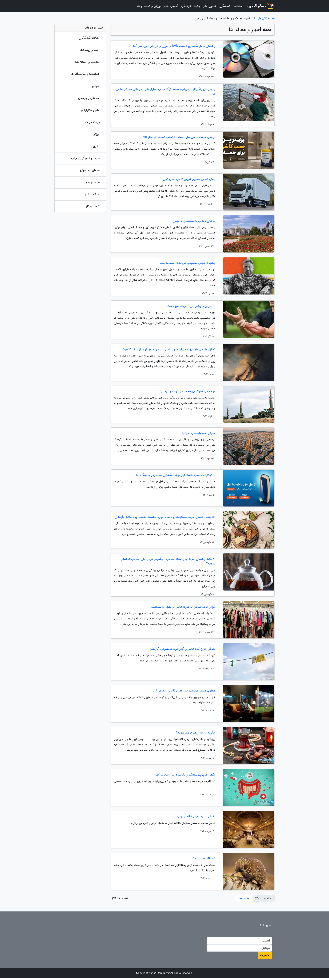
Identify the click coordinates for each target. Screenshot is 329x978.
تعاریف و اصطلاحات (87, 62)
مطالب (237, 6)
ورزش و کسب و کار (149, 6)
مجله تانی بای (266, 18)
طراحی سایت (91, 182)
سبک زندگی (92, 194)
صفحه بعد (244, 898)
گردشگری (224, 6)
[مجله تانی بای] (260, 6)
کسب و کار (93, 206)
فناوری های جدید (205, 6)
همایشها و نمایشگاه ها (85, 73)
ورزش (96, 134)
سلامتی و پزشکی (89, 98)
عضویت (265, 955)
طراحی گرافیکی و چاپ (85, 158)
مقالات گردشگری (89, 37)
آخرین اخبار (171, 6)
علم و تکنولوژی (90, 110)
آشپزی (96, 146)
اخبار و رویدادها (90, 50)
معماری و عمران (90, 170)
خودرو (96, 86)
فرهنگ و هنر (92, 122)
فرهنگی (186, 6)
